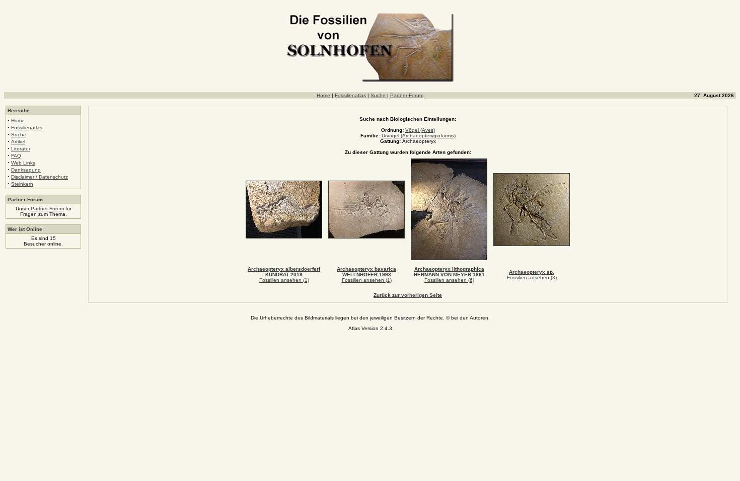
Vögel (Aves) (420, 130)
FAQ (16, 155)
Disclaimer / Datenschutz (39, 177)
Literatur (20, 148)
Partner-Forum (406, 95)
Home (323, 95)
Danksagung (26, 170)
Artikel (18, 141)
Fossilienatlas (350, 95)
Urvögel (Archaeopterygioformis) (419, 135)
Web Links (23, 163)
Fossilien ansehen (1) (284, 280)
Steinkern (22, 184)
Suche (378, 95)
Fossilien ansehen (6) (449, 280)
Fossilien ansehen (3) (532, 277)
